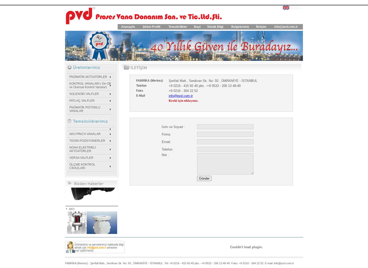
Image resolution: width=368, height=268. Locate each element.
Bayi (197, 27)
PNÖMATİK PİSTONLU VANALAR (84, 109)
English (296, 8)
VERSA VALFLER (81, 158)
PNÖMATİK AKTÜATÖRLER (88, 77)
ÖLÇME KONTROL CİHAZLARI (82, 166)
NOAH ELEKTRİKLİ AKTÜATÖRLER (82, 149)
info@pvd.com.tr (286, 27)
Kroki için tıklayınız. (183, 100)
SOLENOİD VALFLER (84, 94)
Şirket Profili (151, 27)
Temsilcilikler (177, 27)
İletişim (261, 27)
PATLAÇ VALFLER (82, 100)
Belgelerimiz (240, 27)
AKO (72, 206)
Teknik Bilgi (215, 27)
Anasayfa (128, 27)
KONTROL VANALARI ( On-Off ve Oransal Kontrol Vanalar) (90, 85)
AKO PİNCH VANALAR (85, 134)
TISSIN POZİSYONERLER (87, 141)
